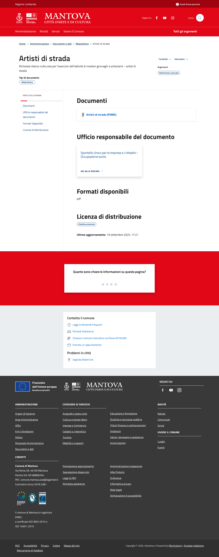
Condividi (163, 59)
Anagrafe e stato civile (75, 414)
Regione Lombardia (25, 4)
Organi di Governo (25, 414)
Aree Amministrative (26, 420)
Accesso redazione (194, 546)
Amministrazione (39, 44)
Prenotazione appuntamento (78, 466)
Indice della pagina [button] (32, 95)
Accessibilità (30, 546)
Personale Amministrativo (29, 443)
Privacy (45, 546)
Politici (19, 437)
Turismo (67, 437)
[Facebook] (155, 18)
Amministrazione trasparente (126, 466)
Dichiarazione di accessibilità (125, 496)
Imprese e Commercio (74, 425)
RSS (17, 546)
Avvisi (161, 425)
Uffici (18, 425)
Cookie (56, 546)
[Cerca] (200, 18)
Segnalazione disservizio (76, 472)
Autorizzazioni (118, 443)
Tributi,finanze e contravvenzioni (128, 425)
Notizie (161, 414)
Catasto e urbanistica (74, 431)
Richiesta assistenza (74, 484)
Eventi (161, 447)
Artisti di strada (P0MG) (101, 114)
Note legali (116, 490)
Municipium (175, 546)
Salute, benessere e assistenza (126, 437)
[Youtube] (163, 18)
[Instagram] (171, 18)
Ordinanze (115, 478)
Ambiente (115, 431)
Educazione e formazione (123, 413)
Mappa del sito (72, 546)
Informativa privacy (120, 484)
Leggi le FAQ (69, 478)
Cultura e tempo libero (75, 420)
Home (22, 44)
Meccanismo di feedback (30, 550)
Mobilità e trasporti (73, 443)
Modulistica (82, 44)
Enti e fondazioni (24, 431)
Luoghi (161, 441)
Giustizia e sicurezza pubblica (126, 419)
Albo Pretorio (117, 472)
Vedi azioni (179, 59)
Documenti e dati (62, 44)
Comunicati (164, 420)
